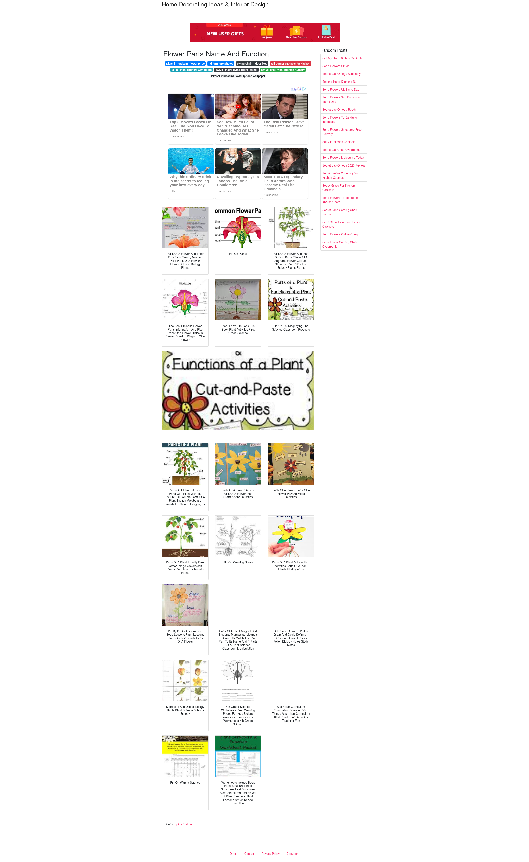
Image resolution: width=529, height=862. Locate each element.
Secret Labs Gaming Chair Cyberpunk (339, 244)
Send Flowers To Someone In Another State (341, 199)
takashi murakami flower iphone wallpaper (238, 76)
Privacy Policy (271, 853)
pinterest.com (185, 824)
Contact (249, 853)
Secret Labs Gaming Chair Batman (339, 212)
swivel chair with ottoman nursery (283, 70)
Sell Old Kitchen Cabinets (338, 142)
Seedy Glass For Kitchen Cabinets (338, 187)
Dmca (233, 853)
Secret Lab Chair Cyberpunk (341, 149)
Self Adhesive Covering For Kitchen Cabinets (340, 175)
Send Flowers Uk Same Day (340, 89)
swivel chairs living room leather (236, 70)
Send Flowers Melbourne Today (343, 157)
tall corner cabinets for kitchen (290, 63)
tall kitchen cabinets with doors (192, 70)
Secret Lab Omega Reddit (339, 109)
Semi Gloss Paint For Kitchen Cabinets (341, 224)
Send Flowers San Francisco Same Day (341, 99)
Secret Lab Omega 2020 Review (343, 165)
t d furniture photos (221, 63)
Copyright (293, 853)
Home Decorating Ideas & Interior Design (215, 3)
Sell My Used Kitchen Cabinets (342, 58)
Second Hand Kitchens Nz (339, 81)
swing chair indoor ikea (252, 63)
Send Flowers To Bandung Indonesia (339, 119)
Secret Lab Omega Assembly (341, 74)
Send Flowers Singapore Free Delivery (342, 131)
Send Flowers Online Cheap (340, 234)
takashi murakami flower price (185, 63)
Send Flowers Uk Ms (335, 66)
